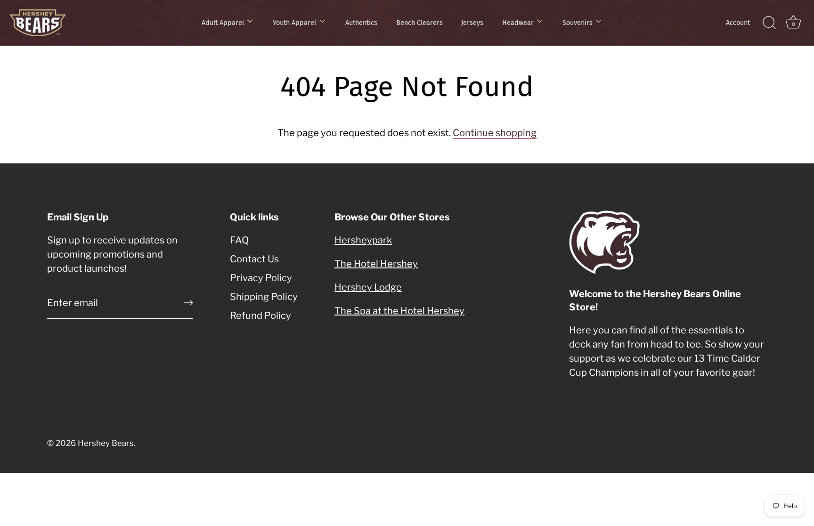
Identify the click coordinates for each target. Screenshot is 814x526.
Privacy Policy (261, 277)
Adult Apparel (223, 23)
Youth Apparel (294, 23)
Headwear (518, 23)
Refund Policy (260, 315)
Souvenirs (577, 23)
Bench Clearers (419, 23)
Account (738, 23)
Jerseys (472, 23)
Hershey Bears (106, 443)
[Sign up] (188, 303)
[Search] (769, 23)
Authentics (361, 23)
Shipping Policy (264, 296)
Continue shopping (495, 132)
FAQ (239, 240)
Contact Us (254, 259)
